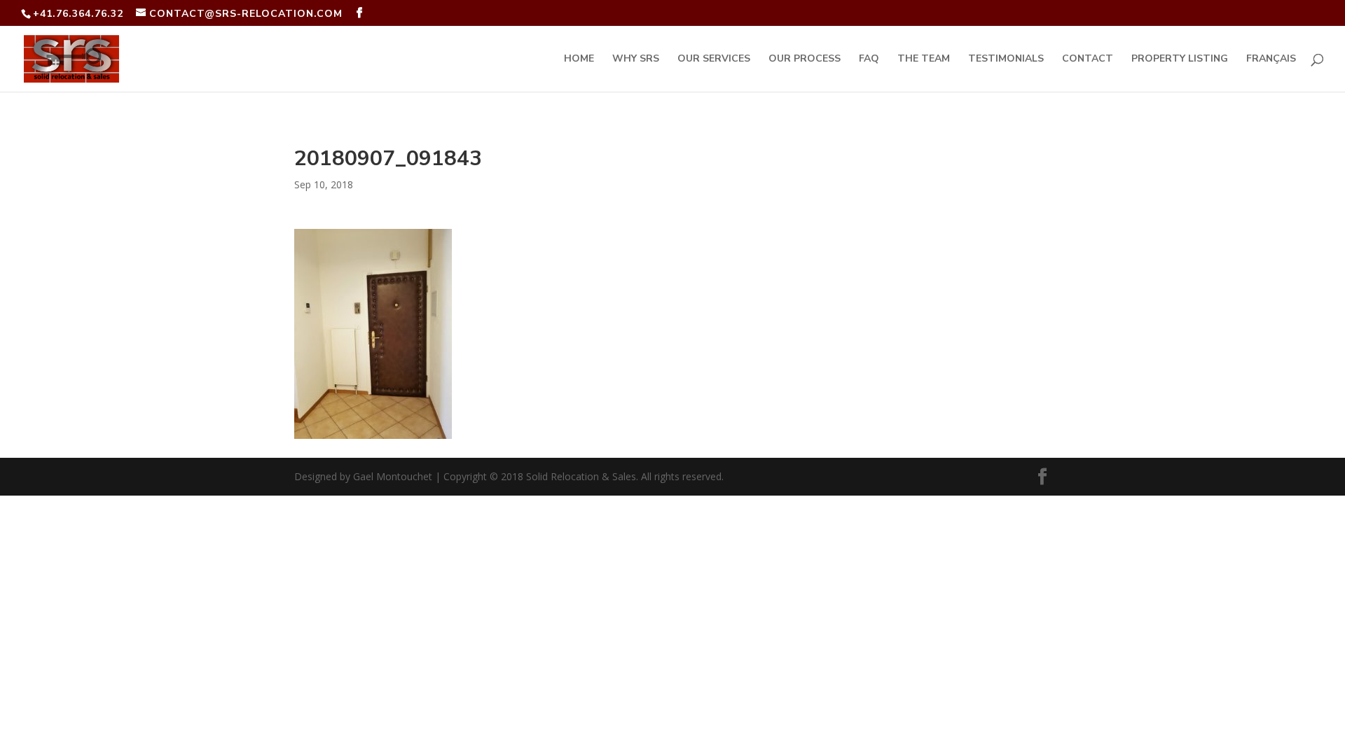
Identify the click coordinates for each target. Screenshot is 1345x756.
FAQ (869, 59)
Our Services (713, 59)
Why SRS (635, 59)
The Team (923, 59)
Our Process (804, 59)
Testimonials (1006, 59)
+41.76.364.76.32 (78, 13)
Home (579, 59)
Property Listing (1179, 59)
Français (1271, 59)
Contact (1087, 59)
